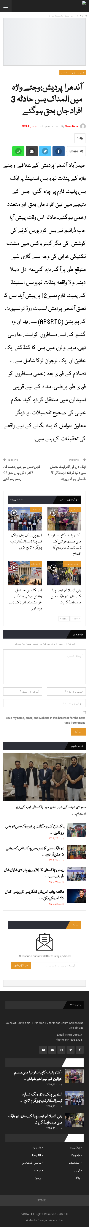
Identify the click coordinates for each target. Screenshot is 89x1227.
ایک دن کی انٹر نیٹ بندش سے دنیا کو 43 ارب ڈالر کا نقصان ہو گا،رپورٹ (68, 473)
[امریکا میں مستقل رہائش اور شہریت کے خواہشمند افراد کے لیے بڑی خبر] (25, 573)
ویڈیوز (38, 1178)
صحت (37, 1171)
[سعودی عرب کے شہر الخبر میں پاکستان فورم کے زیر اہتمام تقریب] (44, 777)
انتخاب (75, 509)
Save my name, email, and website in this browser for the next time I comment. (45, 720)
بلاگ (77, 1178)
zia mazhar (56, 1220)
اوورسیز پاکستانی (72, 72)
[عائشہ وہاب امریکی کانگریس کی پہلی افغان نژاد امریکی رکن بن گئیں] (76, 896)
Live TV (36, 1155)
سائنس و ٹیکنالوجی (31, 1163)
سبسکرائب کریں (21, 965)
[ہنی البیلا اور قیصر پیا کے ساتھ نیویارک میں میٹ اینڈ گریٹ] (64, 573)
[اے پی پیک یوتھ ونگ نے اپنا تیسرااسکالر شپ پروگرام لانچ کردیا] (25, 519)
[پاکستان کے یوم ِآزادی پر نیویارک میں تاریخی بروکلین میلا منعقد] (76, 830)
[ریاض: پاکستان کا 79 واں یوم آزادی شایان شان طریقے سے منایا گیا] (76, 874)
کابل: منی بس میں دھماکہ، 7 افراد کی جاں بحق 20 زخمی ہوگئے (22, 473)
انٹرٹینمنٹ (72, 563)
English (76, 1155)
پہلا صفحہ (75, 1148)
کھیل (77, 1171)
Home (41, 1200)
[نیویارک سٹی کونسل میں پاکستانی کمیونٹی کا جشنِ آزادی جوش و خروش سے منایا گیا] (76, 852)
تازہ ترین (37, 1148)
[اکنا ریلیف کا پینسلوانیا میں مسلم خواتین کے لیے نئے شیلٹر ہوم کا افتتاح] (64, 519)
